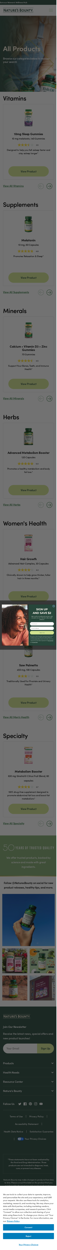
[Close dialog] (54, 606)
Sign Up (41, 633)
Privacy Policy (13, 1221)
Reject (28, 1236)
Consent (29, 1227)
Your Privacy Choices (28, 1244)
